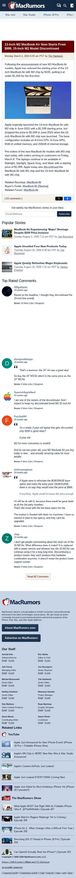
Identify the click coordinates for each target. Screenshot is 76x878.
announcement (30, 64)
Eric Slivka (43, 654)
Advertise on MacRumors (21, 637)
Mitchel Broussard (11, 679)
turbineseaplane (23, 469)
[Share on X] (59, 198)
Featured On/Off (10, 873)
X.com (11, 660)
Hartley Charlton (10, 692)
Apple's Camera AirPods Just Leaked (34, 766)
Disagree (39, 303)
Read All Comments (38, 576)
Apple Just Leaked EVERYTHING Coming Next (39, 777)
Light (64, 873)
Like (32, 303)
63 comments (13, 198)
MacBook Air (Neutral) (35, 186)
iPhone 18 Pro (51, 14)
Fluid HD (50, 873)
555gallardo (20, 287)
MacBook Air (34, 182)
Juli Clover (7, 667)
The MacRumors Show (26, 798)
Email (4, 660)
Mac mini (10, 14)
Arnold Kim (7, 654)
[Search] (66, 6)
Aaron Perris (44, 716)
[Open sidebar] (72, 6)
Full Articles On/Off (28, 873)
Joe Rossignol (65, 236)
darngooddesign (23, 359)
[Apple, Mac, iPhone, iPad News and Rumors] (26, 9)
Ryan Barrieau (45, 704)
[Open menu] (4, 5)
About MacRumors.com (20, 627)
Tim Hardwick (55, 56)
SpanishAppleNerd (24, 392)
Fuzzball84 (20, 416)
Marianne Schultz (46, 692)
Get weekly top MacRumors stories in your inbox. (38, 207)
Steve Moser (8, 716)
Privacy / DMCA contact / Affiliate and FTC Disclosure (26, 862)
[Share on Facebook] (67, 198)
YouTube (13, 734)
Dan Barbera (8, 704)
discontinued (51, 166)
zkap (16, 534)
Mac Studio (29, 14)
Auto (58, 873)
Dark (70, 873)
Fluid (42, 873)
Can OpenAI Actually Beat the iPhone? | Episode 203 (42, 852)
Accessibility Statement (12, 867)
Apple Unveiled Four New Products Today (40, 246)
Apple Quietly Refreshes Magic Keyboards (40, 263)
